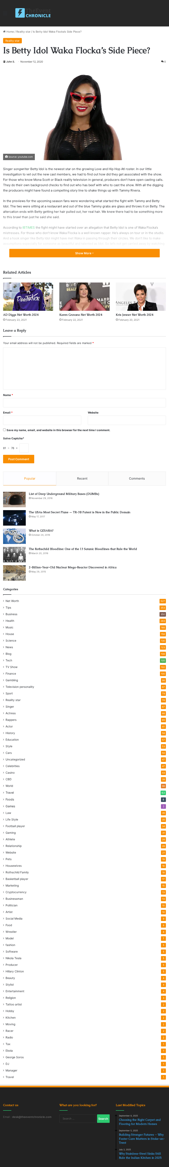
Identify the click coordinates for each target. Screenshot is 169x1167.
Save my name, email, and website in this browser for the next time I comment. (58, 430)
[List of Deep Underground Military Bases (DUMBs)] (14, 499)
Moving (10, 1024)
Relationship (14, 846)
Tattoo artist (14, 1004)
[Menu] (5, 14)
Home (10, 31)
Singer (10, 706)
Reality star (23, 31)
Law (8, 813)
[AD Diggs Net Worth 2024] (28, 297)
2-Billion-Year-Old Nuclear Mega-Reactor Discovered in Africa (72, 567)
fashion (10, 945)
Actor (9, 726)
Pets (9, 859)
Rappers (11, 719)
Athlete (10, 839)
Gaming (11, 832)
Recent (82, 478)
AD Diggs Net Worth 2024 (21, 315)
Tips (8, 607)
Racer (9, 1030)
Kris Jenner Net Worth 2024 (134, 315)
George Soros (15, 1057)
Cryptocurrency (16, 892)
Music (9, 627)
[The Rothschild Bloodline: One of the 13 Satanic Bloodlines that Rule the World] (14, 554)
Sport (9, 693)
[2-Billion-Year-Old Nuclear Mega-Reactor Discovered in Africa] (14, 573)
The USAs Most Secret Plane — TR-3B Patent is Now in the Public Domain (79, 512)
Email (8, 412)
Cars (9, 752)
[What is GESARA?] (14, 536)
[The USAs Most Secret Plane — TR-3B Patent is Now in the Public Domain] (14, 518)
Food (9, 925)
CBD (9, 779)
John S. (10, 61)
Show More (83, 253)
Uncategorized (15, 759)
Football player (15, 826)
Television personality (20, 686)
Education (12, 739)
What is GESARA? (41, 530)
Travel (10, 792)
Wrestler (11, 931)
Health (10, 620)
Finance (11, 673)
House (10, 634)
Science (11, 640)
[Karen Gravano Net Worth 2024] (84, 297)
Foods (10, 799)
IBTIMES (28, 227)
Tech (9, 660)
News (9, 647)
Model (10, 938)
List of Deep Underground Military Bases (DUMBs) (64, 494)
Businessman (14, 898)
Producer (12, 964)
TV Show (12, 667)
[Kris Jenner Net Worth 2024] (141, 297)
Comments (137, 478)
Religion (11, 997)
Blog (8, 653)
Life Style (12, 819)
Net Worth (12, 601)
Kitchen (11, 1017)
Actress (11, 713)
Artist (9, 912)
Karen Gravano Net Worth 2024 (80, 315)
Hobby (10, 1011)
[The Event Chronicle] (33, 13)
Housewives (14, 865)
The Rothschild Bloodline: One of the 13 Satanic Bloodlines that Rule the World (83, 549)
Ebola (9, 1050)
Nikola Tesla (13, 958)
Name (8, 395)
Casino (10, 772)
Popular (29, 478)
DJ (7, 1063)
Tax (8, 1044)
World (9, 785)
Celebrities (13, 766)
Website (93, 412)
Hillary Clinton (15, 971)
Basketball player (17, 879)
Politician (12, 905)
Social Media (14, 918)
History (10, 733)
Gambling (12, 680)
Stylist (10, 984)
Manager (11, 1070)
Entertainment (15, 991)
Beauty (10, 978)
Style (9, 746)
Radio (9, 1037)
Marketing (12, 885)
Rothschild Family (17, 872)
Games (10, 806)
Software (12, 951)
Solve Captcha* (13, 438)
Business (11, 614)
